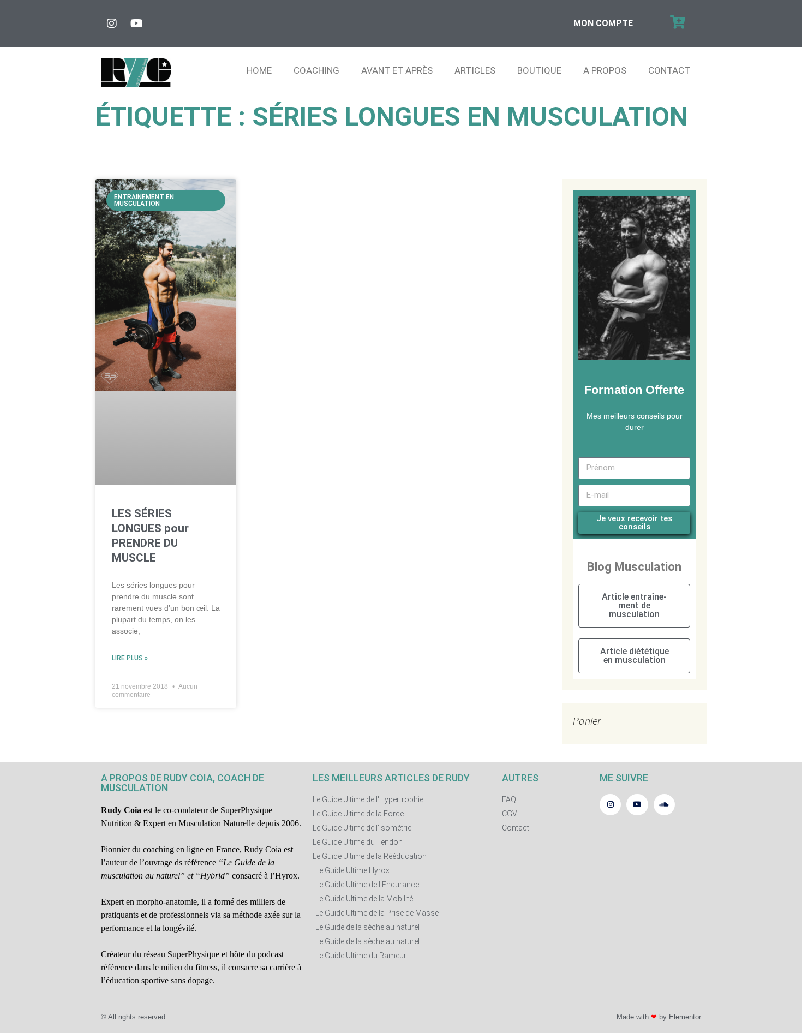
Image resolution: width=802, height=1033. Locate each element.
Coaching (316, 70)
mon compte (603, 23)
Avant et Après (397, 70)
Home (259, 70)
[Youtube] (136, 23)
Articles (474, 70)
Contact (669, 70)
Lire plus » (130, 658)
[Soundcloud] (664, 804)
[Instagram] (112, 23)
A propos (604, 70)
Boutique (539, 70)
